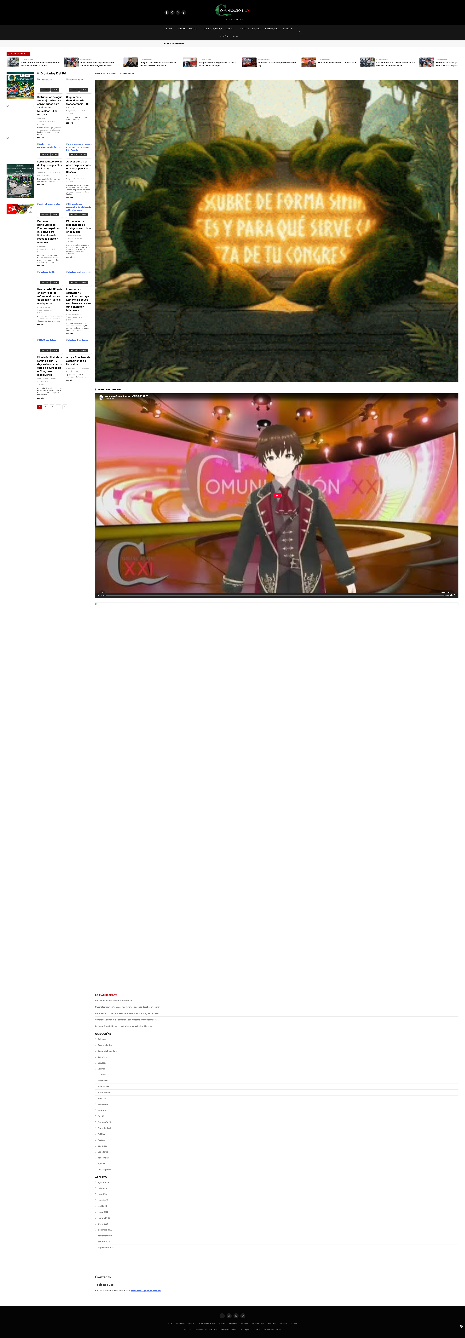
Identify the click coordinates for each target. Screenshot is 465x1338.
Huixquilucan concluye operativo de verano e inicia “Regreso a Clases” (127, 1013)
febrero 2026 (104, 1218)
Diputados (44, 90)
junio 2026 (103, 1194)
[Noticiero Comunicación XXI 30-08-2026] (215, 62)
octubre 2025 (104, 1241)
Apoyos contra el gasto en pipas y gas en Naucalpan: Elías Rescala (78, 167)
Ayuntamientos (105, 1045)
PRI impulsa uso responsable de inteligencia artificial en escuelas (78, 226)
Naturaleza (103, 1104)
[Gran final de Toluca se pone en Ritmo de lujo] (156, 62)
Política (193, 29)
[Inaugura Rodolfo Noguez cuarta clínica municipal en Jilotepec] (96, 62)
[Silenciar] (451, 595)
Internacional (272, 29)
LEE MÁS (40, 138)
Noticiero (288, 29)
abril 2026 (102, 1206)
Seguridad (180, 29)
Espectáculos (104, 1086)
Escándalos (103, 1080)
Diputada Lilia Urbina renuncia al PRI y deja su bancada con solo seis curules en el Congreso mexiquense (49, 366)
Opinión (224, 36)
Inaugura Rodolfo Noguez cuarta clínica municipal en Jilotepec (123, 1026)
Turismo (235, 36)
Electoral (102, 1074)
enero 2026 (103, 1224)
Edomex (230, 29)
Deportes (102, 1057)
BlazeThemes (275, 1329)
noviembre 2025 (105, 1235)
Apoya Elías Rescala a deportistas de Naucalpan (78, 361)
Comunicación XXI (74, 176)
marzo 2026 (103, 1212)
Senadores (103, 1151)
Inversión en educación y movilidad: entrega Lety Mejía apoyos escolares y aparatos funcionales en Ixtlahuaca (78, 300)
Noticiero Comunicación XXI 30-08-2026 (243, 62)
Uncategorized (105, 1169)
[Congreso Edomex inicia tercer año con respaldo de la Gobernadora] (37, 62)
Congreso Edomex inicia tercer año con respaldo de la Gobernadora (126, 1019)
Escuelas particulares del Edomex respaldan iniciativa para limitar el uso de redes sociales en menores (48, 231)
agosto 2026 (103, 1182)
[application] (276, 495)
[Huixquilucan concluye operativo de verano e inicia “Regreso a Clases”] (333, 62)
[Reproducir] (98, 595)
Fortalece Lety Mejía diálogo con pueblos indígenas (49, 165)
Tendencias (103, 1157)
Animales (244, 29)
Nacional (257, 29)
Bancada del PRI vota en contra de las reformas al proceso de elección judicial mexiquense (49, 296)
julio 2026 (102, 1188)
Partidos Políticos (212, 29)
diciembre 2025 (105, 1229)
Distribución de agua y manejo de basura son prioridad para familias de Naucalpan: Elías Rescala (49, 105)
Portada (55, 90)
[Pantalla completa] (455, 595)
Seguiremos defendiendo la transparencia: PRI (77, 100)
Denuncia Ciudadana (107, 1051)
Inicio (169, 29)
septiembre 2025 (106, 1247)
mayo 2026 (103, 1200)
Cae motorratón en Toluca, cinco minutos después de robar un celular (127, 1007)
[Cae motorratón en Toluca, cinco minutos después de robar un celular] (274, 62)
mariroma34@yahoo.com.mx (146, 1291)
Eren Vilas (42, 118)
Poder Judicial (104, 1128)
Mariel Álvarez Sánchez (47, 378)
